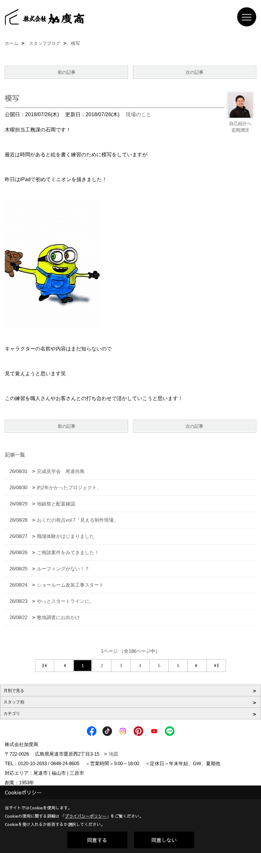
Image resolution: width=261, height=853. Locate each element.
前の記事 (66, 72)
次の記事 (194, 72)
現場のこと (138, 114)
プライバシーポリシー (85, 816)
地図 (113, 754)
